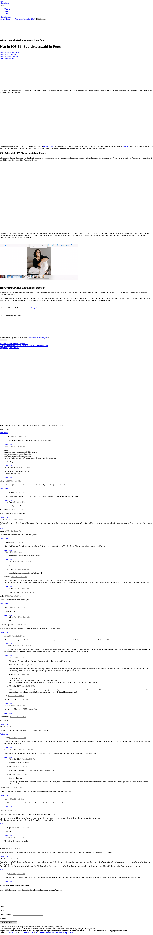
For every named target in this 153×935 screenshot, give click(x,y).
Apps (2, 348)
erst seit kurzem (48, 146)
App (6, 11)
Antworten (4, 433)
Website (3, 918)
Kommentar (5, 906)
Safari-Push (40, 933)
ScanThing (126, 146)
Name (3, 910)
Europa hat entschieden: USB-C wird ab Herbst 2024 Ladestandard (24, 346)
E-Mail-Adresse (6, 914)
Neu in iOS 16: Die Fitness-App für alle (14, 344)
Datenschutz (28, 933)
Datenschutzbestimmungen (37, 338)
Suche (6, 13)
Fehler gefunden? (35, 308)
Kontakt (7, 9)
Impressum (12, 933)
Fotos (6, 348)
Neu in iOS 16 (14, 348)
